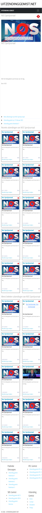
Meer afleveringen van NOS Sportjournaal (14, 117)
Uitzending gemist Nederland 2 (13, 480)
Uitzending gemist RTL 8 (35, 478)
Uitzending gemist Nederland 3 (13, 485)
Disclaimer (32, 505)
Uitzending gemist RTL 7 (35, 475)
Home (31, 499)
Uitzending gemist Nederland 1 (11, 124)
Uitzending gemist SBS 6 (15, 498)
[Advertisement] (21, 59)
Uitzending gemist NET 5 (15, 495)
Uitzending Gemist (7, 10)
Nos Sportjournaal (7, 132)
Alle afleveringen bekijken (7, 159)
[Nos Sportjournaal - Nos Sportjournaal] (10, 139)
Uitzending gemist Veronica (13, 502)
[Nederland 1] (38, 16)
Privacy (31, 508)
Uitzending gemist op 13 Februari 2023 (13, 120)
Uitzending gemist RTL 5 (35, 472)
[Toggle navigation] (38, 10)
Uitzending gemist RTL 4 (35, 469)
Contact (31, 502)
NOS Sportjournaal (8, 15)
